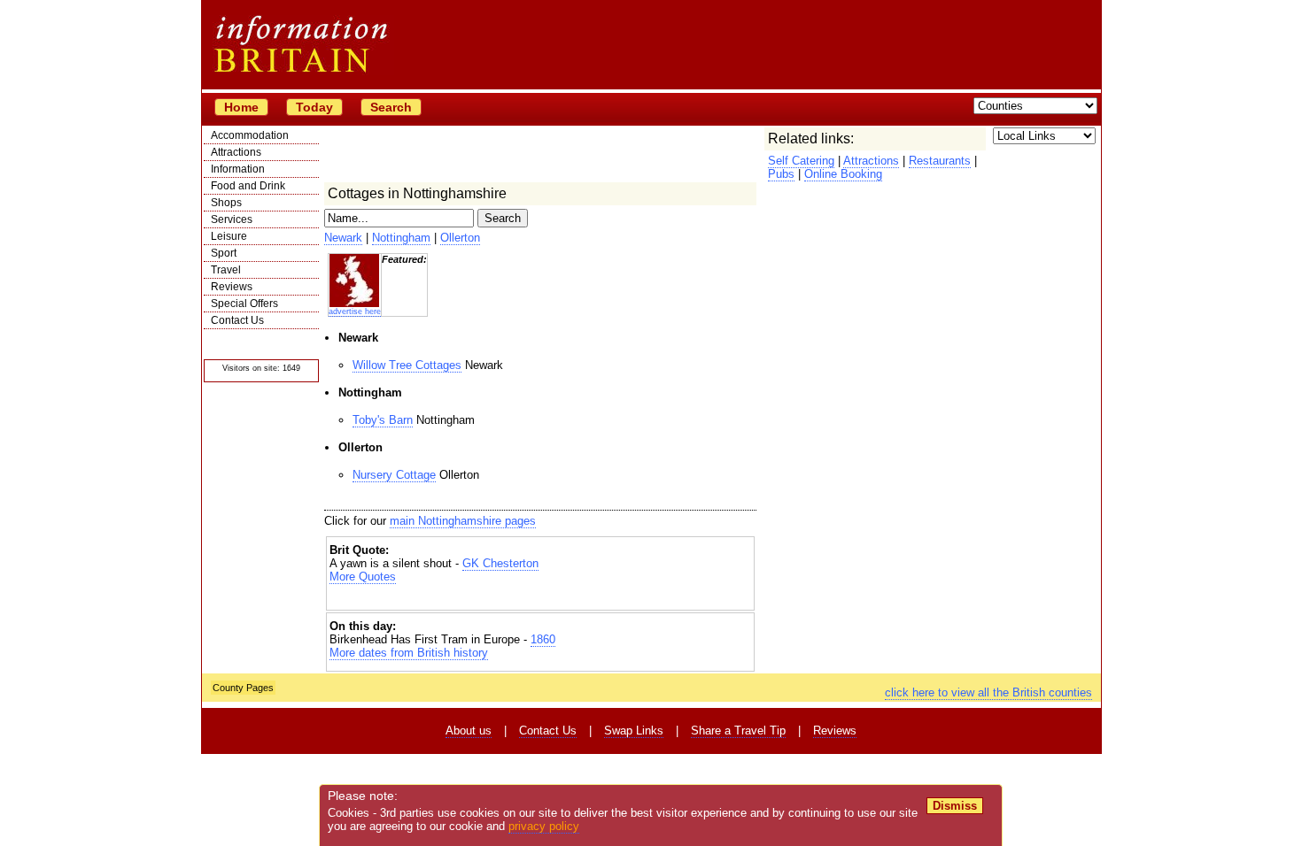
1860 (543, 639)
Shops (226, 202)
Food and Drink (248, 186)
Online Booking (843, 174)
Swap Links (633, 730)
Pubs (781, 174)
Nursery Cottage (394, 474)
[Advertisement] (540, 598)
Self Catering (801, 160)
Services (231, 219)
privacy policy (543, 826)
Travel (226, 270)
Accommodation (250, 135)
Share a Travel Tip (738, 730)
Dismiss (955, 805)
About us (469, 730)
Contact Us (237, 320)
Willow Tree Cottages (407, 365)
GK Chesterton (500, 563)
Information (238, 169)
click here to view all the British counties (988, 692)
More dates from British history (408, 652)
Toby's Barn (383, 420)
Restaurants (940, 160)
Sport (223, 253)
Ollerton (460, 237)
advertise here (355, 311)
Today (314, 107)
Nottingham (401, 237)
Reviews (231, 287)
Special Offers (244, 303)
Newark (343, 237)
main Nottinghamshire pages (463, 520)
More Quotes (362, 576)
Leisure (229, 236)
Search (391, 107)
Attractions (236, 152)
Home (241, 107)
